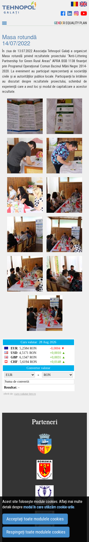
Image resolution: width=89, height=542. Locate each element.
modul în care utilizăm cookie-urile (48, 507)
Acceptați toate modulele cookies (35, 518)
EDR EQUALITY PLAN (70, 23)
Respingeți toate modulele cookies (36, 531)
